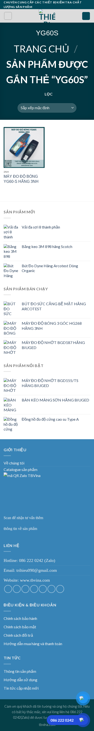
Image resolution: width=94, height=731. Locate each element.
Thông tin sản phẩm (20, 671)
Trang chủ (41, 49)
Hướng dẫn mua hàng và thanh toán (33, 643)
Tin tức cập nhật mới (21, 688)
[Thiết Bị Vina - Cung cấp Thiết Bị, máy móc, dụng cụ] (47, 16)
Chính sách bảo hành (20, 618)
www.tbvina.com (35, 580)
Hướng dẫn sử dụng (20, 679)
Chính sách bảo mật (20, 626)
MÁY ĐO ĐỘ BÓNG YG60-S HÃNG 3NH (21, 179)
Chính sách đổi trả (18, 635)
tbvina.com (47, 725)
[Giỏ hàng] (86, 16)
